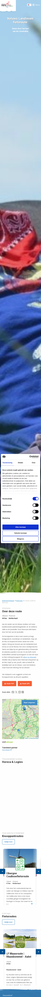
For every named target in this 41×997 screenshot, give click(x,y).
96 (14, 729)
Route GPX (26, 684)
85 (15, 708)
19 (27, 720)
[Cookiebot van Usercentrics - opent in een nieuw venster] (29, 456)
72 (19, 720)
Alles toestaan (20, 527)
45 (16, 715)
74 (23, 735)
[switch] (36, 506)
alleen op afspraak (29, 657)
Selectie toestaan (20, 533)
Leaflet (26, 738)
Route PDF (10, 684)
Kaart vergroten (29, 702)
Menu (37, 5)
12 (26, 713)
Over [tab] (33, 463)
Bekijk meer (8, 842)
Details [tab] (20, 463)
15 (16, 718)
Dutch (29, 5)
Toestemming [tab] (7, 463)
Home (8, 5)
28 (27, 721)
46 (26, 729)
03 (15, 713)
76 (20, 732)
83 (16, 706)
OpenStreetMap (34, 738)
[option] (20, 874)
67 (15, 710)
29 (27, 723)
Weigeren (20, 539)
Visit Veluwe (6, 750)
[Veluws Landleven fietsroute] (24, 709)
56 (24, 711)
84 (18, 706)
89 (17, 721)
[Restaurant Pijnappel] (19, 729)
